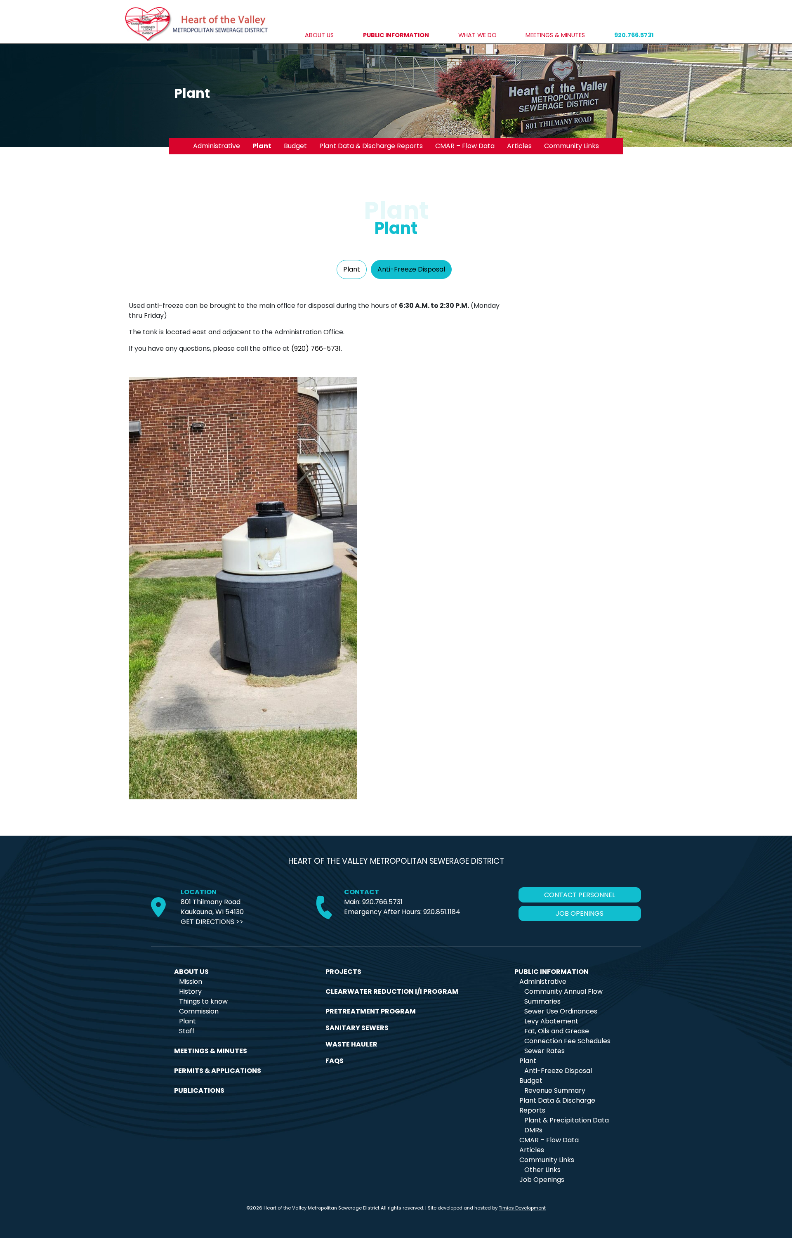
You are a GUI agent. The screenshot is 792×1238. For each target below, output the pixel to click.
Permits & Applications (217, 1070)
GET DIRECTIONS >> (212, 921)
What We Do (477, 35)
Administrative (216, 146)
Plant (261, 146)
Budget (295, 146)
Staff (187, 1031)
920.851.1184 (441, 912)
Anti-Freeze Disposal (558, 1070)
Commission (199, 1011)
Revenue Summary (554, 1090)
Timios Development (522, 1208)
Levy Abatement (551, 1021)
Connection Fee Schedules (567, 1041)
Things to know (203, 1001)
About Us (319, 35)
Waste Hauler (351, 1044)
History (190, 991)
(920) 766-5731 (316, 348)
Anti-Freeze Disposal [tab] (411, 269)
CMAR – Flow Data (465, 146)
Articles (519, 146)
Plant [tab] (351, 269)
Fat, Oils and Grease (556, 1031)
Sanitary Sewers (357, 1027)
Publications (199, 1090)
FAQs (334, 1061)
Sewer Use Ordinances (560, 1011)
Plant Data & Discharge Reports (371, 146)
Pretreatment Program (370, 1011)
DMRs (533, 1130)
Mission (190, 981)
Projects (343, 971)
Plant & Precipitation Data (566, 1120)
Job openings (579, 913)
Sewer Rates (544, 1051)
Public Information (396, 35)
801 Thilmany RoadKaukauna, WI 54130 (212, 907)
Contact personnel (579, 895)
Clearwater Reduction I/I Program (391, 991)
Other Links (542, 1169)
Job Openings (541, 1179)
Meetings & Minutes (555, 35)
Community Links (571, 146)
